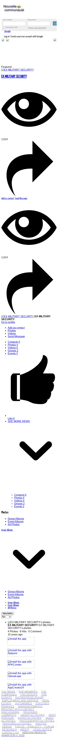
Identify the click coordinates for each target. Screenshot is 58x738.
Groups (13, 350)
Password (32, 20)
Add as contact (7, 198)
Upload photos (8, 613)
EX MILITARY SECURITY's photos (31, 626)
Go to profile (8, 322)
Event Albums (16, 521)
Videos (13, 347)
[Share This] (29, 195)
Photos (13, 344)
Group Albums (16, 518)
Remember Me (11, 27)
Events (13, 353)
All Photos (13, 524)
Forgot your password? (37, 28)
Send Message (21, 198)
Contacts (14, 342)
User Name (7, 20)
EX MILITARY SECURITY (14, 76)
